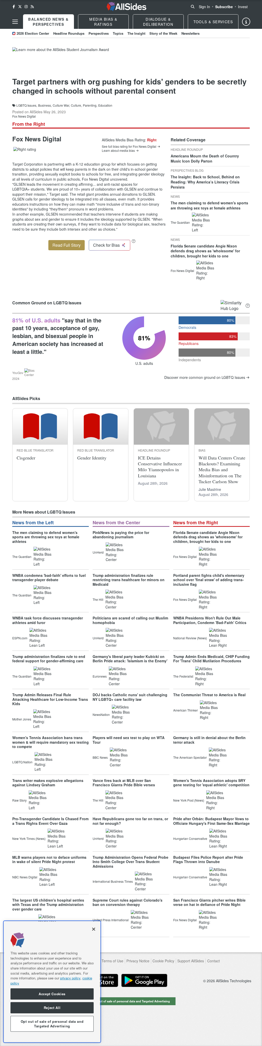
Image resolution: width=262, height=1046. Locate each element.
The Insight (136, 33)
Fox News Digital (24, 116)
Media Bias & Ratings (103, 22)
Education (105, 105)
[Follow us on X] (20, 6)
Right (152, 139)
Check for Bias (106, 245)
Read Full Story (66, 245)
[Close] (93, 929)
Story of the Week (163, 33)
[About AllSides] (246, 21)
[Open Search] (193, 7)
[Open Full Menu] (15, 22)
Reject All (52, 1007)
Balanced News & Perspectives (48, 22)
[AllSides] (126, 6)
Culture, (76, 105)
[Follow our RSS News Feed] (32, 6)
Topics (118, 33)
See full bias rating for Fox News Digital (129, 146)
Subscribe (224, 6)
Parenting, (90, 105)
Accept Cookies (52, 993)
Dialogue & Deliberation (158, 22)
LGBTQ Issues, (26, 105)
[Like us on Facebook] (14, 6)
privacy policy (70, 978)
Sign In (204, 6)
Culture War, (61, 105)
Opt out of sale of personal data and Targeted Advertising (131, 1001)
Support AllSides (190, 960)
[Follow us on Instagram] (26, 6)
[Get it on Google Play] (144, 980)
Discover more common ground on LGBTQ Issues (204, 377)
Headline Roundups (68, 33)
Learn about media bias (118, 150)
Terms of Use (112, 960)
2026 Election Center (33, 33)
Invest (243, 6)
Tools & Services (213, 21)
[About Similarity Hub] (248, 306)
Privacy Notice (137, 960)
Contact (213, 960)
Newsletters (190, 33)
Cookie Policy (163, 960)
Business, (45, 105)
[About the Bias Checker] (133, 241)
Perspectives (99, 33)
